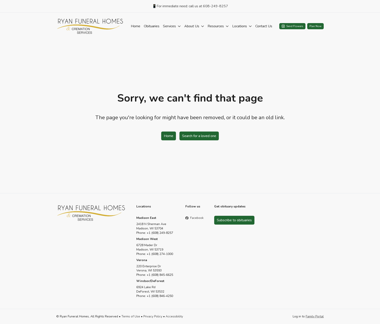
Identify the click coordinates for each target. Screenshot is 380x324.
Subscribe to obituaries (234, 220)
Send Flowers (294, 26)
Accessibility (174, 316)
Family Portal (315, 316)
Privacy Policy (152, 316)
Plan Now (315, 26)
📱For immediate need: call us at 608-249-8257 (190, 6)
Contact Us (263, 26)
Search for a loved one (199, 136)
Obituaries (151, 26)
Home (135, 26)
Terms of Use (130, 316)
